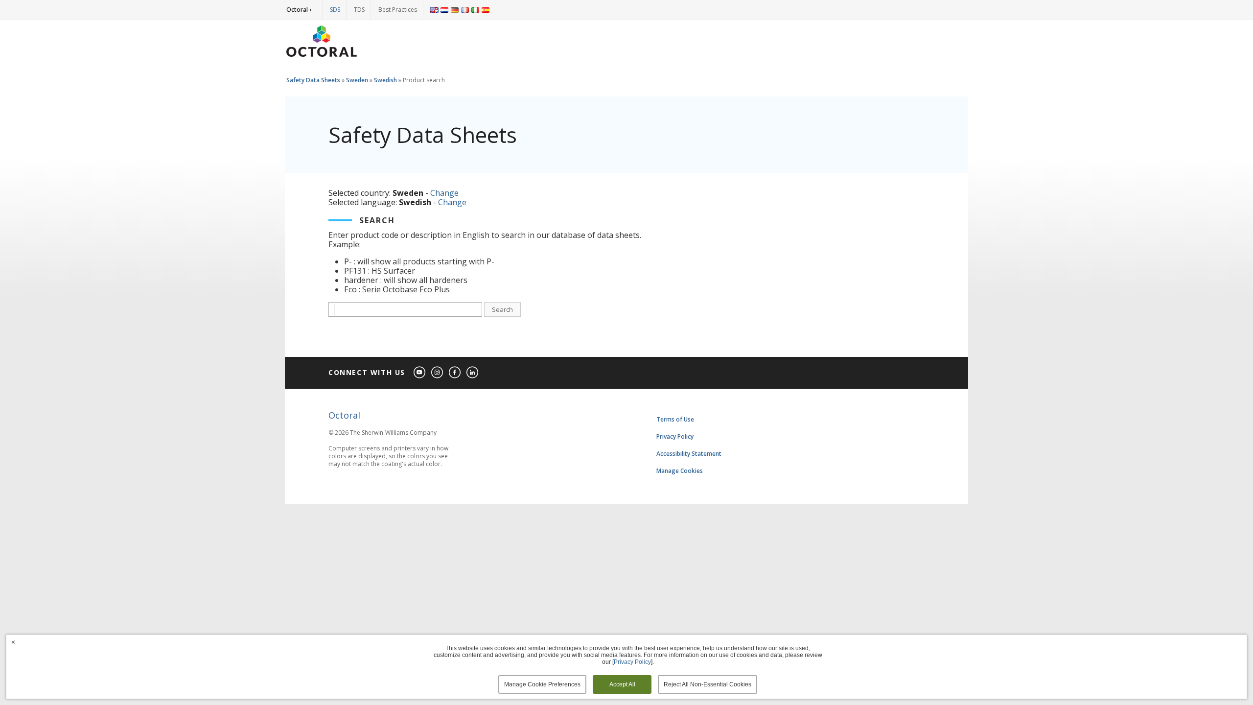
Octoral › (298, 9)
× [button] (13, 642)
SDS (335, 9)
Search (502, 309)
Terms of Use (675, 419)
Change (444, 193)
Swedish (385, 80)
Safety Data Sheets (313, 80)
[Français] (465, 10)
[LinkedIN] (472, 373)
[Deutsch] (454, 10)
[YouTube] (420, 373)
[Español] (485, 10)
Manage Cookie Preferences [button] (542, 684)
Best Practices (397, 9)
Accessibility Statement (688, 453)
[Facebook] (455, 373)
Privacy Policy (675, 436)
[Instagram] (437, 373)
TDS (359, 9)
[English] (434, 10)
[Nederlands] (444, 10)
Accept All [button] (622, 684)
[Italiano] (475, 10)
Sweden (357, 80)
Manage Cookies (679, 471)
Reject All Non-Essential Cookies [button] (707, 684)
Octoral (344, 415)
